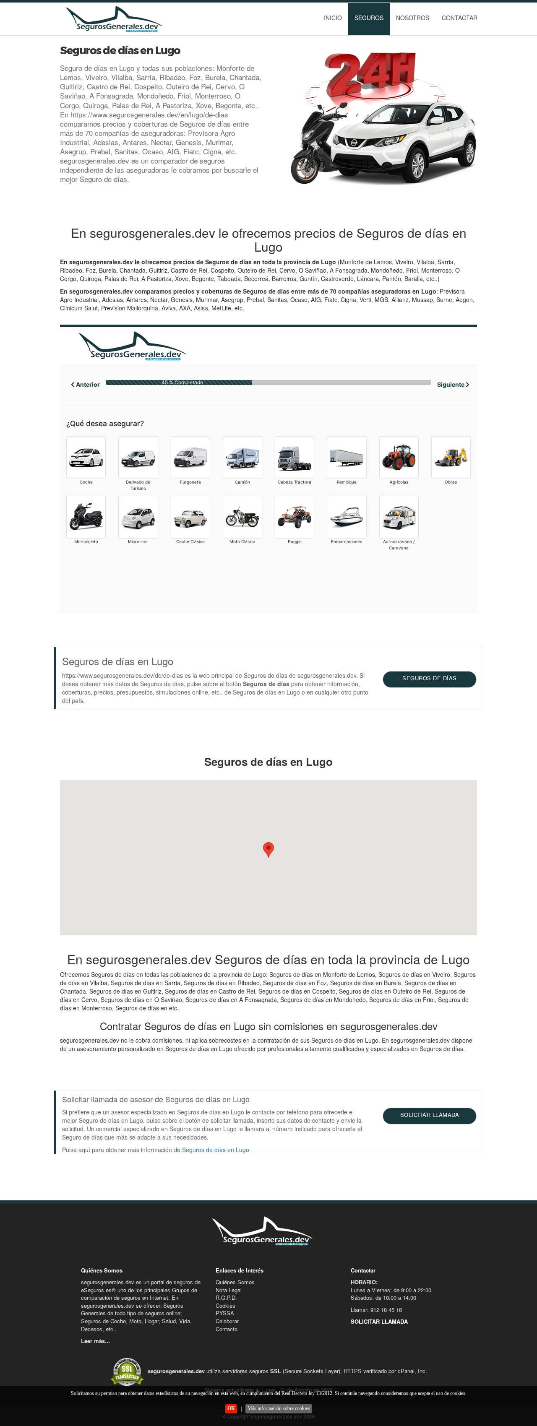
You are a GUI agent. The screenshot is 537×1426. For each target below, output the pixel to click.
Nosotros (412, 17)
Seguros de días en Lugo (215, 1149)
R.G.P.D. (226, 1297)
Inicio (333, 17)
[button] (268, 850)
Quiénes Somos (235, 1282)
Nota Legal (229, 1290)
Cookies (225, 1305)
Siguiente (451, 384)
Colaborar (227, 1321)
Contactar (459, 17)
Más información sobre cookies (279, 1408)
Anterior (87, 384)
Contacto (226, 1329)
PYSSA (225, 1313)
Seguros (369, 17)
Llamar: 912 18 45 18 (376, 1310)
